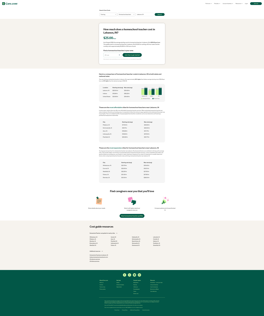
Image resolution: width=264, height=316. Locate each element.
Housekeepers (136, 289)
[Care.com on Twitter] (129, 275)
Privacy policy (103, 289)
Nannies (135, 284)
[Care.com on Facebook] (124, 275)
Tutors (134, 291)
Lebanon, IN (106, 90)
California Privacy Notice (135, 310)
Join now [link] (256, 3)
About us (101, 282)
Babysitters (135, 282)
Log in (246, 3)
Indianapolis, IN (107, 134)
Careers (101, 284)
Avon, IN (105, 131)
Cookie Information (146, 310)
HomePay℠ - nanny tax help (156, 282)
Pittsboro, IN (106, 125)
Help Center (119, 287)
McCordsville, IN (107, 128)
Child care (135, 287)
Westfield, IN (106, 171)
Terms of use (102, 287)
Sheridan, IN (106, 177)
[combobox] (145, 14)
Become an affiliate (154, 289)
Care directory (153, 291)
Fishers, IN (106, 174)
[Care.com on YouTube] (134, 275)
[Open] (153, 14)
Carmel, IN (106, 168)
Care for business (154, 287)
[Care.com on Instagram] (139, 275)
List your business (154, 284)
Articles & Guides (120, 284)
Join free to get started (132, 55)
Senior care (135, 293)
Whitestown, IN (107, 165)
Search (160, 14)
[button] (104, 233)
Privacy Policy (124, 310)
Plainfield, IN (106, 137)
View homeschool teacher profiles (132, 216)
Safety (117, 282)
